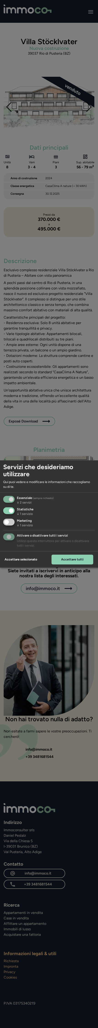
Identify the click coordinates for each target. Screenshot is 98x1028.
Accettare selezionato (21, 559)
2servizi (24, 503)
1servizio (25, 514)
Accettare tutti (72, 559)
